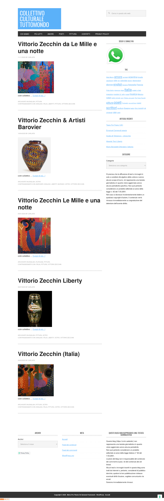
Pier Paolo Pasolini (140, 98)
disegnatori (137, 80)
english (32, 101)
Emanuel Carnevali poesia (116, 130)
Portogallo (125, 103)
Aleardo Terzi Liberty (114, 141)
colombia (123, 80)
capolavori (109, 80)
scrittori (111, 107)
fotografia (132, 84)
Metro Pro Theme (73, 495)
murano (61, 184)
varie (118, 112)
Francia (140, 84)
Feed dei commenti (69, 450)
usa (114, 112)
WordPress (100, 495)
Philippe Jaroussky (129, 98)
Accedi (64, 439)
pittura (39, 101)
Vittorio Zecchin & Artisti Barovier (51, 123)
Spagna (127, 108)
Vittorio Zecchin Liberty (50, 280)
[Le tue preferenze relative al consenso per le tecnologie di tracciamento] (160, 497)
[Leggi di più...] (39, 95)
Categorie (110, 160)
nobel (108, 97)
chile (115, 80)
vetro (38, 182)
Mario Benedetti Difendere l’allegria (119, 146)
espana (125, 85)
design (130, 81)
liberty (51, 104)
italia (45, 104)
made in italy (136, 90)
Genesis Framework (88, 495)
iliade (122, 90)
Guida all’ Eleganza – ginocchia (118, 135)
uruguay (109, 112)
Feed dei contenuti (69, 444)
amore (118, 77)
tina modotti (139, 108)
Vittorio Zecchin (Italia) (49, 353)
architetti (125, 77)
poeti (117, 102)
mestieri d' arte (119, 94)
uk (145, 108)
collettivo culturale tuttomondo (34, 19)
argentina (132, 76)
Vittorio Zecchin (68, 104)
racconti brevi (133, 103)
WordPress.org (68, 455)
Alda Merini (110, 77)
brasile (140, 77)
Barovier (39, 184)
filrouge (39, 262)
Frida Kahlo (110, 90)
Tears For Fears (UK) (114, 125)
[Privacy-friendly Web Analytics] (5, 499)
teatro (132, 108)
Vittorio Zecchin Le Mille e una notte (59, 203)
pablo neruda (116, 98)
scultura (120, 108)
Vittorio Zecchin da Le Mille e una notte (57, 47)
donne (109, 84)
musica (133, 94)
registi (139, 103)
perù (122, 98)
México (140, 94)
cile (119, 81)
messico (109, 94)
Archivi (20, 439)
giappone (117, 90)
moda (127, 94)
